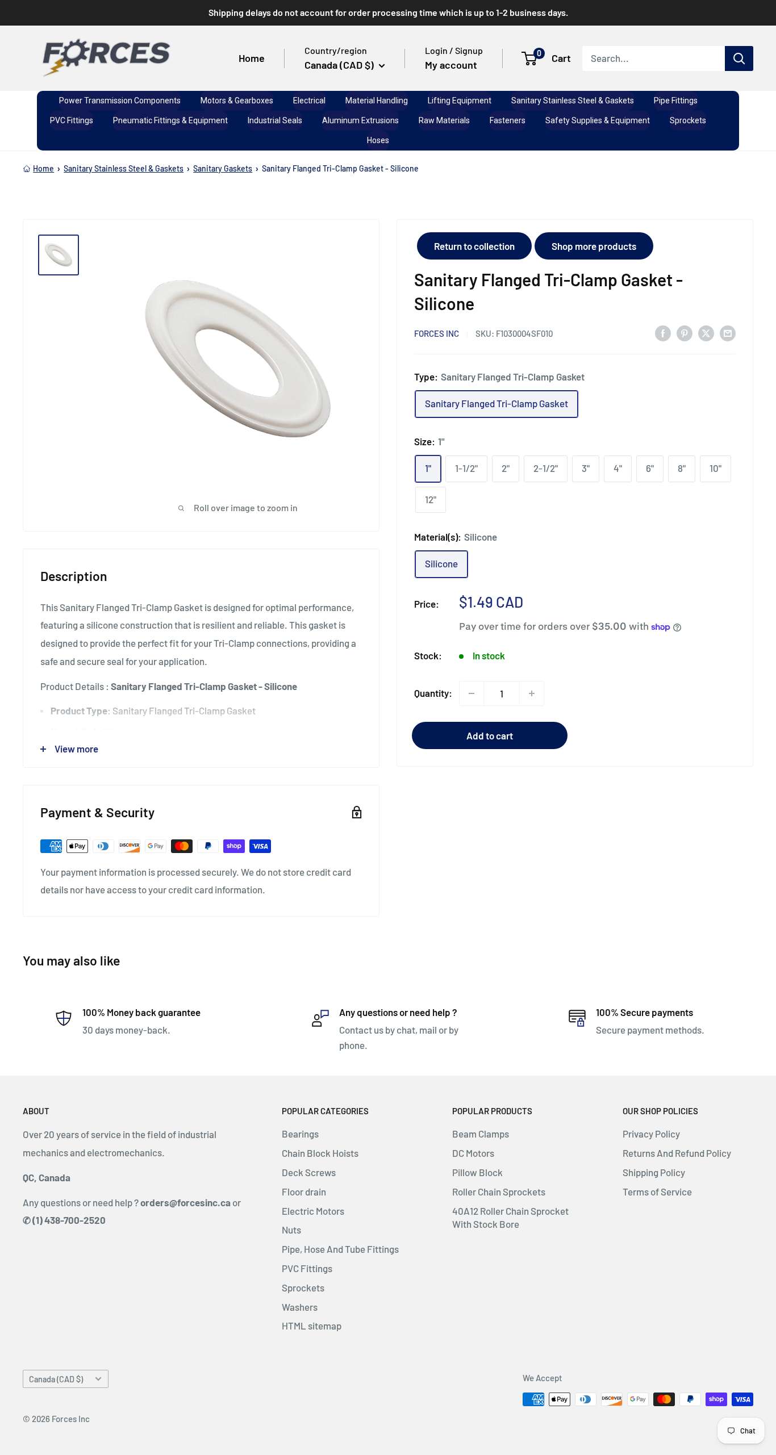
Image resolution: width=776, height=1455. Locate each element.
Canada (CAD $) (56, 1379)
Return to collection (474, 246)
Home (252, 58)
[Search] (739, 57)
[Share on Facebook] (663, 333)
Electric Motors (313, 1210)
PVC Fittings (307, 1268)
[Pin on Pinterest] (684, 333)
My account (451, 64)
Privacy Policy (651, 1133)
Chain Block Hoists (320, 1153)
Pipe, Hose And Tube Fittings (340, 1249)
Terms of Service (657, 1191)
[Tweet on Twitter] (706, 333)
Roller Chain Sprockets (498, 1191)
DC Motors (473, 1153)
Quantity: (433, 693)
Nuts (291, 1229)
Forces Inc (436, 333)
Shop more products (594, 246)
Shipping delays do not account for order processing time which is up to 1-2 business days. (388, 12)
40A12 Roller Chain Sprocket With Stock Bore (510, 1217)
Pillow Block (477, 1172)
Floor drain (304, 1191)
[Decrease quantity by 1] (471, 693)
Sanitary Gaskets (222, 168)
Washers (300, 1306)
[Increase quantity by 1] (532, 693)
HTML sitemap (311, 1325)
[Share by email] (728, 333)
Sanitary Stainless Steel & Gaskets (123, 168)
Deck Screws (309, 1172)
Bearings (300, 1133)
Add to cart (489, 735)
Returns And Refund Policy (677, 1153)
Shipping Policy (654, 1172)
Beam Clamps (480, 1133)
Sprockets (303, 1287)
